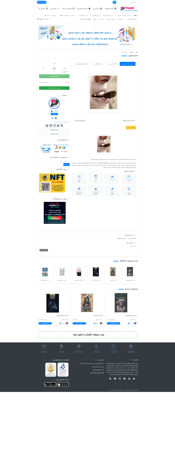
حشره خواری (133, 246)
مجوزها (95, 19)
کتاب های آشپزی (121, 238)
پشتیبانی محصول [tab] (80, 64)
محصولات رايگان (84, 19)
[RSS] (110, 379)
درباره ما (102, 19)
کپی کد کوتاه (54, 134)
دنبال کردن (54, 114)
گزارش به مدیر (130, 127)
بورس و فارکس (96, 15)
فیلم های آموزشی (132, 19)
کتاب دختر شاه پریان (62, 315)
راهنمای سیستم (67, 9)
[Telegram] (56, 118)
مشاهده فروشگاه (54, 130)
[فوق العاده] (47, 82)
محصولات (131, 52)
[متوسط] (44, 82)
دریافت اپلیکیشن (82, 9)
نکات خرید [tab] (111, 64)
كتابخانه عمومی (132, 238)
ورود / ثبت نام (41, 2)
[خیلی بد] (40, 82)
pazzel (56, 111)
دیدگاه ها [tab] (96, 64)
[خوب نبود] (42, 82)
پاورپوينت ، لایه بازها (50, 15)
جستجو (66, 164)
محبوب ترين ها (111, 19)
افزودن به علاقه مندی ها (54, 88)
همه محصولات (109, 9)
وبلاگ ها (120, 19)
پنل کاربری (96, 9)
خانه (134, 15)
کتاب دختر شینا (98, 315)
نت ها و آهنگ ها (107, 15)
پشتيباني (53, 9)
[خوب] (45, 82)
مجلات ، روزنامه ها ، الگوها (67, 15)
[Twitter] (134, 379)
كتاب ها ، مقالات (83, 15)
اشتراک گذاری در (79, 120)
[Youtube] (115, 379)
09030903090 (45, 19)
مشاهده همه (43, 250)
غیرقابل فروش (54, 76)
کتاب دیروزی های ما (131, 315)
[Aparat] (129, 379)
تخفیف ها (42, 9)
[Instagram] (52, 118)
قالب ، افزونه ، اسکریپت (123, 15)
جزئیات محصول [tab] (127, 64)
